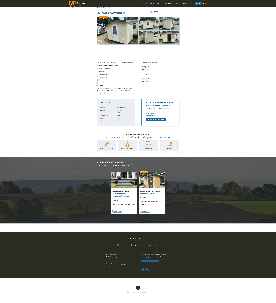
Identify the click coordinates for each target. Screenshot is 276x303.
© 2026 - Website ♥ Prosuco (132, 292)
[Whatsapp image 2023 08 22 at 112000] (148, 23)
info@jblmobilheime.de (153, 115)
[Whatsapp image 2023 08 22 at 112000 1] (148, 37)
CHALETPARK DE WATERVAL (150, 261)
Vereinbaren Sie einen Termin (156, 119)
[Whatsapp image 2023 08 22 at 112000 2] (169, 23)
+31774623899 (151, 113)
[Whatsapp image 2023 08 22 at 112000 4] (169, 37)
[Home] (147, 3)
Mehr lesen (117, 211)
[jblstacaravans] (78, 4)
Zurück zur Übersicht (105, 7)
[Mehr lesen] (124, 180)
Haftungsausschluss (144, 292)
